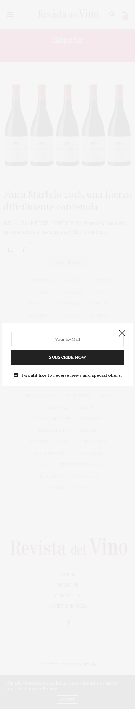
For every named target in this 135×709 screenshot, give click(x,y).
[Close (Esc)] (122, 333)
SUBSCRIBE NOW (67, 357)
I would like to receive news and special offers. (72, 375)
